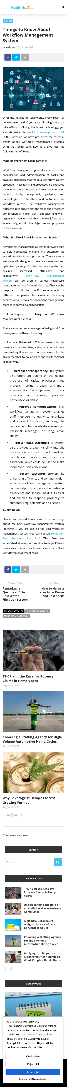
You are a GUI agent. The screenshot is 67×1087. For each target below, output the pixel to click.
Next (16, 815)
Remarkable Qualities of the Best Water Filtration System (15, 594)
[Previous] (8, 969)
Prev (8, 815)
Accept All (32, 1072)
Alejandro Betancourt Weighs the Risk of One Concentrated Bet (39, 924)
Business (8, 21)
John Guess (9, 47)
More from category (16, 616)
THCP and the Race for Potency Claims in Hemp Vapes (28, 678)
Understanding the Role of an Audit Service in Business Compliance (42, 908)
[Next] (14, 969)
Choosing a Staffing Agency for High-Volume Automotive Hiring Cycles (32, 739)
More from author (38, 611)
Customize (32, 1056)
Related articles (13, 611)
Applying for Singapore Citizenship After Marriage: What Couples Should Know (42, 956)
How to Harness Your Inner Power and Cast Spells (52, 592)
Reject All (33, 1064)
